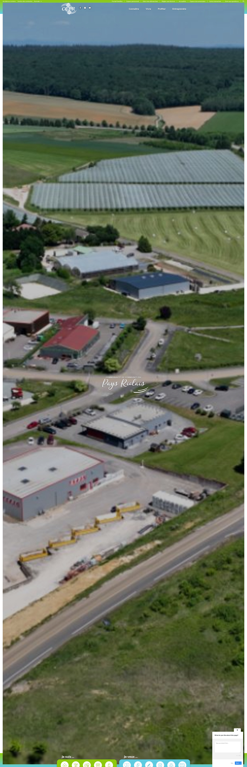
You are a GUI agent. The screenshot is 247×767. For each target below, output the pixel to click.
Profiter (162, 9)
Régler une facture (168, 1)
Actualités (182, 1)
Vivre (148, 9)
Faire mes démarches (150, 1)
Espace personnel (132, 1)
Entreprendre (179, 9)
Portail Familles (117, 1)
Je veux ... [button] (131, 757)
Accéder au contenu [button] (9, 1)
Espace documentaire (197, 1)
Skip (232, 763)
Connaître (134, 9)
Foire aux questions (232, 1)
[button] (243, 1)
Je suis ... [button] (68, 757)
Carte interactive (215, 1)
